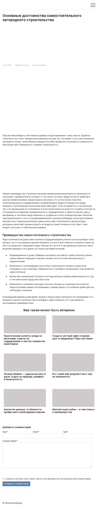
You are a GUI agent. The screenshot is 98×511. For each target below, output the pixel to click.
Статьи (26, 65)
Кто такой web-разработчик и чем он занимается (72, 375)
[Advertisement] (49, 42)
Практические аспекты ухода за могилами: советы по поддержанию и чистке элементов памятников (24, 339)
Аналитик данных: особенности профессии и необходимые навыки (24, 411)
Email (36, 432)
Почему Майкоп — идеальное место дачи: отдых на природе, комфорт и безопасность (25, 376)
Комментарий (10, 441)
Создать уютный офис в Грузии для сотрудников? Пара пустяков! (72, 337)
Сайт (65, 432)
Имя (5, 432)
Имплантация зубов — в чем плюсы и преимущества (73, 411)
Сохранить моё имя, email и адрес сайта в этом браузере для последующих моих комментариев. (48, 479)
